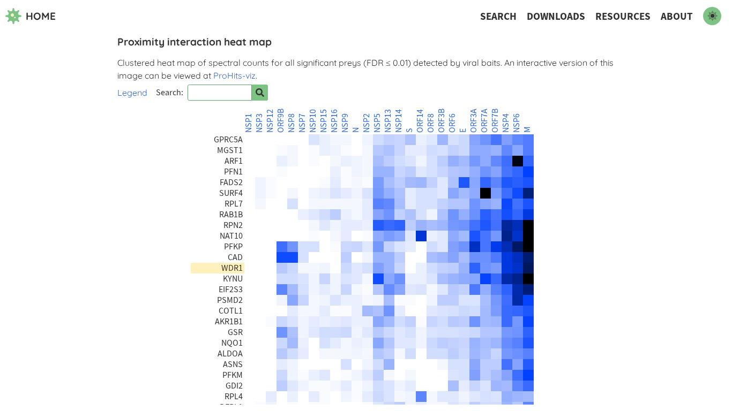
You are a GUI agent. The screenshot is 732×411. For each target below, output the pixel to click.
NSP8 (291, 123)
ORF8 (430, 123)
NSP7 (302, 123)
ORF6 (452, 123)
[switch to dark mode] (712, 16)
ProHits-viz (234, 75)
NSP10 (313, 121)
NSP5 (377, 123)
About (677, 16)
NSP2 (366, 123)
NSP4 (506, 123)
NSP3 (259, 123)
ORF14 (420, 121)
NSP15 (323, 121)
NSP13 (388, 121)
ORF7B (495, 121)
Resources (623, 16)
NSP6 (516, 123)
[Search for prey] (260, 93)
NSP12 (270, 121)
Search (498, 16)
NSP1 (248, 123)
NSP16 (334, 121)
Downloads (556, 16)
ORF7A (484, 121)
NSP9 (345, 123)
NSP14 (398, 121)
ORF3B (441, 121)
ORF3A (473, 121)
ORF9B (280, 121)
